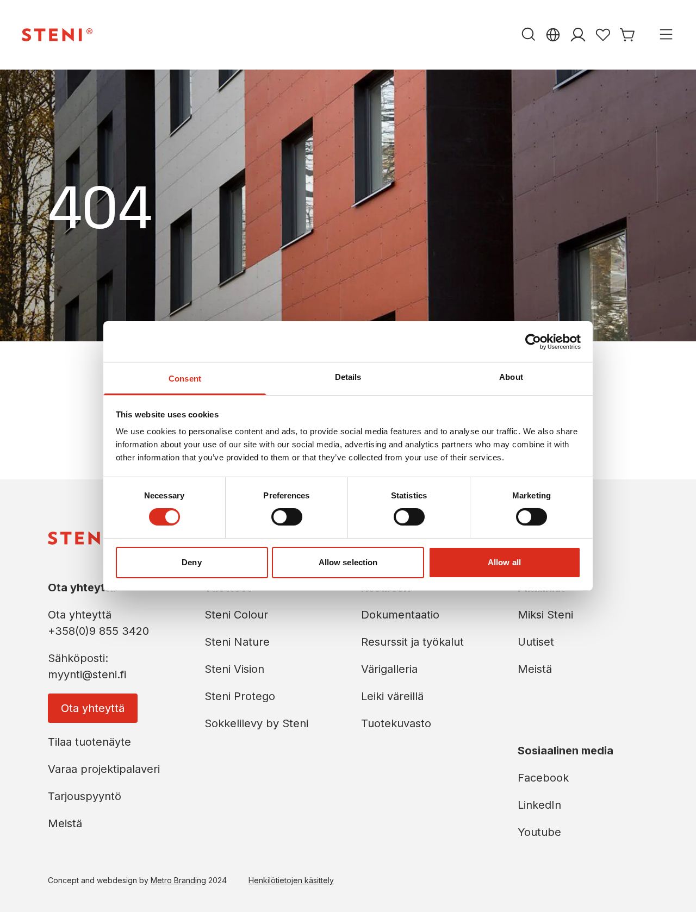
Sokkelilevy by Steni (256, 723)
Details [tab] (348, 377)
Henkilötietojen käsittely (291, 880)
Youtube (539, 832)
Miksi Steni (545, 614)
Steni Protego (239, 696)
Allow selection (348, 562)
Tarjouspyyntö (84, 796)
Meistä (65, 823)
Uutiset (536, 641)
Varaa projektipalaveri (104, 769)
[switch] (286, 517)
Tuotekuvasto (396, 723)
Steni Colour (236, 614)
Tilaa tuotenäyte (89, 741)
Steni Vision (234, 669)
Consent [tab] (185, 378)
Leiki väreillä (392, 696)
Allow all (504, 562)
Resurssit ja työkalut (412, 641)
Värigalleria (389, 669)
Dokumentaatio (400, 614)
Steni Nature (237, 641)
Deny (191, 562)
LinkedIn (539, 804)
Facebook (543, 777)
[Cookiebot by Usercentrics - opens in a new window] (533, 341)
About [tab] (511, 377)
